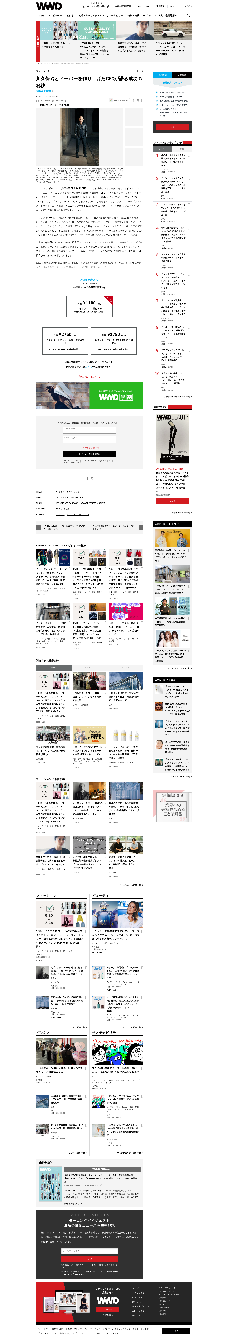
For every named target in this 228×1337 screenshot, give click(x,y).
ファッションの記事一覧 (130, 885)
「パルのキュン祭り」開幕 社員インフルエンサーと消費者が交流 (87, 697)
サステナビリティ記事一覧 (129, 1153)
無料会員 (163, 75)
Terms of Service (72, 463)
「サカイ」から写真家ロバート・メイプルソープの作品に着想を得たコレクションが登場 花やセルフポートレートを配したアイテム (173, 307)
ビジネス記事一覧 (77, 1153)
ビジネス (71, 15)
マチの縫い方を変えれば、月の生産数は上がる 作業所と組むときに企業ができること (115, 1072)
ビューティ (58, 15)
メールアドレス (70, 428)
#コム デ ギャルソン (64, 509)
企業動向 (48, 639)
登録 (172, 127)
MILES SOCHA (46, 105)
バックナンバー (144, 6)
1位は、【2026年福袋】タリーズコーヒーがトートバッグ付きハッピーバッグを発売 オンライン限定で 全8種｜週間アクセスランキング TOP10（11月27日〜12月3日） (88, 578)
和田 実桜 (95, 947)
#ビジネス (60, 492)
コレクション (149, 15)
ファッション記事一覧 (75, 1027)
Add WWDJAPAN (121, 100)
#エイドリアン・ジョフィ (78, 514)
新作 (106, 943)
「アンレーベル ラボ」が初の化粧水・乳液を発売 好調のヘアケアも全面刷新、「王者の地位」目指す (123, 752)
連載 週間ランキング (63, 951)
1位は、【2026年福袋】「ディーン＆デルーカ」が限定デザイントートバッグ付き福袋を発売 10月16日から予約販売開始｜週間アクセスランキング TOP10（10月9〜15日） (124, 578)
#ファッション (73, 492)
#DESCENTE (56, 1018)
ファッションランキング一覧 (177, 397)
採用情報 (162, 1311)
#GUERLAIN (97, 952)
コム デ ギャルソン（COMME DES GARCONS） (65, 188)
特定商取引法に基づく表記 (169, 1294)
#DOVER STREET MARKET (93, 503)
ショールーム (54, 96)
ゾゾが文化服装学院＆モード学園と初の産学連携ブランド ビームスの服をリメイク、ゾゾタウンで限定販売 (88, 862)
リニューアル (131, 763)
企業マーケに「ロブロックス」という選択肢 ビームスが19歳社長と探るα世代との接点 (123, 862)
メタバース (113, 873)
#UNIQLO (40, 960)
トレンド (39, 588)
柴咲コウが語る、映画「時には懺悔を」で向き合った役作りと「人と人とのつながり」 (132, 47)
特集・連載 (133, 15)
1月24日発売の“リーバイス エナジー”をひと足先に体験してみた (64, 527)
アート (163, 265)
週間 (182, 149)
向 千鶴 (95, 1086)
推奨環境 (162, 1298)
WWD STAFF (64, 105)
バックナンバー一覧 (181, 513)
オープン (131, 639)
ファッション (43, 15)
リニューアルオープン (117, 639)
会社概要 (162, 1304)
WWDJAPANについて (167, 1288)
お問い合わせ (164, 1307)
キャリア (136, 1315)
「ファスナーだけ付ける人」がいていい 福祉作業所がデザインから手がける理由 (123, 1099)
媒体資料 (162, 1314)
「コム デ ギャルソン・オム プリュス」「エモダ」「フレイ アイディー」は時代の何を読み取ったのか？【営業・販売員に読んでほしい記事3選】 (51, 576)
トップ (135, 1288)
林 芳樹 (39, 1080)
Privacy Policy (108, 461)
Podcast (111, 1080)
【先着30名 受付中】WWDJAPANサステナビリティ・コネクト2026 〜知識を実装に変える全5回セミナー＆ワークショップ (94, 50)
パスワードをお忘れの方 (89, 448)
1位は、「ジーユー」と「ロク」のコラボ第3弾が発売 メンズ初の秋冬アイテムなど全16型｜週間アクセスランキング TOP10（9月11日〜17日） (88, 630)
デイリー (163, 149)
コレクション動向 (51, 588)
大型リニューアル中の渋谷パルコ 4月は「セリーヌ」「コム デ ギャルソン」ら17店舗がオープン (124, 629)
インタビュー (41, 96)
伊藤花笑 (54, 986)
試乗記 (163, 388)
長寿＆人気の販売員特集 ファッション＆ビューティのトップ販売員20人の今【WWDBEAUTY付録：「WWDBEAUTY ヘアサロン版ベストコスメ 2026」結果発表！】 (100, 1178)
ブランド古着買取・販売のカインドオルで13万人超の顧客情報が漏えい (50, 751)
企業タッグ (165, 318)
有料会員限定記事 (123, 6)
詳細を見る (172, 501)
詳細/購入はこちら (72, 1204)
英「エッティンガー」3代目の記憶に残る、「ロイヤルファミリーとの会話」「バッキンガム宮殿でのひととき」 (88, 808)
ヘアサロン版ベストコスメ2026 (123, 983)
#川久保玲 (60, 514)
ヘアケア (121, 763)
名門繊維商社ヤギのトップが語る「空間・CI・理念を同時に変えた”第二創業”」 (170, 621)
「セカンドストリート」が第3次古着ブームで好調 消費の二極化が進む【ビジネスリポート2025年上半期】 (51, 629)
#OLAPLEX (111, 990)
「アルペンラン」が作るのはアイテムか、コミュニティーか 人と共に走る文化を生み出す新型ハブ (170, 589)
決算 (110, 705)
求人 (160, 15)
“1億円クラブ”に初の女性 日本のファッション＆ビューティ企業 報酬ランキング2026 (87, 751)
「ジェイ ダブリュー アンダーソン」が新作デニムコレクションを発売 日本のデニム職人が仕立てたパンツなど (173, 281)
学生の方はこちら (89, 376)
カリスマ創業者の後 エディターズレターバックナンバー (113, 527)
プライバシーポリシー (89, 1265)
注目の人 (51, 869)
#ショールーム (77, 497)
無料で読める (45, 591)
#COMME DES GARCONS (67, 503)
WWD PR (179, 668)
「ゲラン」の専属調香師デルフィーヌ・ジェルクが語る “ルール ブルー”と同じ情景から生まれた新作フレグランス (116, 935)
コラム (56, 639)
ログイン (188, 6)
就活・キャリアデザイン (91, 15)
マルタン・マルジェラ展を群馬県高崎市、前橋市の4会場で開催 (173, 257)
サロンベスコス (128, 982)
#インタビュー (62, 497)
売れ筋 (63, 639)
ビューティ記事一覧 (132, 1027)
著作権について (165, 1301)
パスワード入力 (70, 438)
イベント (76, 705)
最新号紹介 (171, 15)
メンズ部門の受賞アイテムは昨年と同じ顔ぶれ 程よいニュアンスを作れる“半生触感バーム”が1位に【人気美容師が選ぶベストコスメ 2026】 (123, 1004)
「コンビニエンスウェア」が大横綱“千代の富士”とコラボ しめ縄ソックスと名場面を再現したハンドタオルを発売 (173, 185)
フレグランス (115, 943)
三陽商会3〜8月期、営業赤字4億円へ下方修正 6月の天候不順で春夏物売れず (124, 697)
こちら (88, 367)
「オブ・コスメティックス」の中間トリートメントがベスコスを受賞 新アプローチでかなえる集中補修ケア (177, 728)
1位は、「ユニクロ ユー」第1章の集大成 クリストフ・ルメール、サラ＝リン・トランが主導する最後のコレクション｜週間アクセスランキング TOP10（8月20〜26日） (51, 702)
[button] (189, 15)
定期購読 (160, 6)
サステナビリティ (116, 15)
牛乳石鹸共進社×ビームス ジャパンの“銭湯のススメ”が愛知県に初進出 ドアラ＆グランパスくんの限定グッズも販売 (173, 235)
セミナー (174, 6)
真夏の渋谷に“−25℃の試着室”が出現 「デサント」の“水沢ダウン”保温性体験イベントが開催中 (124, 808)
